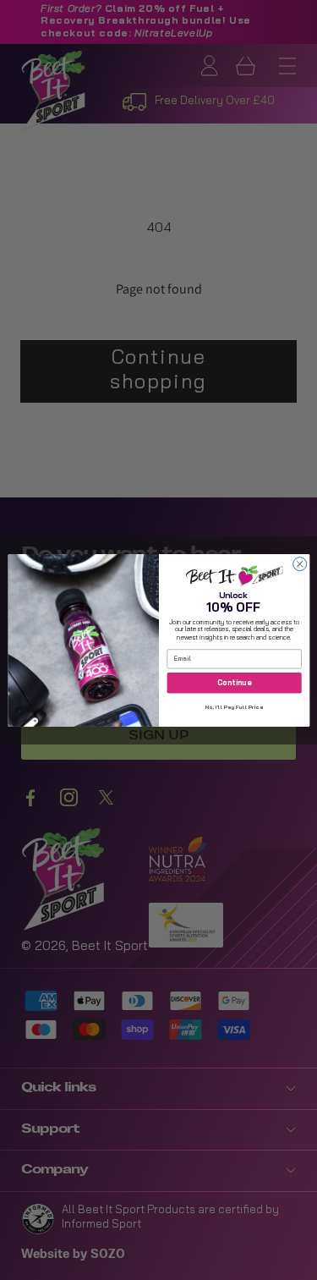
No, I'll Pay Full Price (234, 708)
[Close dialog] (299, 563)
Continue (234, 682)
